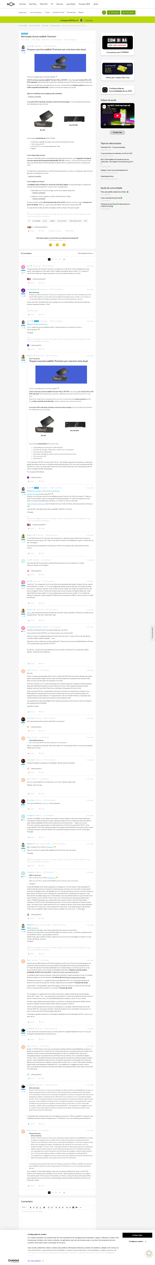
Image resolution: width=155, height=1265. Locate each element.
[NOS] (11, 4)
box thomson (62, 221)
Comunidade (22, 25)
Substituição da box (107, 176)
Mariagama (30, 815)
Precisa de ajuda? (152, 633)
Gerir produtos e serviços (109, 173)
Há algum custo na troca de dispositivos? (114, 170)
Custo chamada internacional (110, 198)
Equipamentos (55, 25)
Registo (81, 12)
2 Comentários (106, 194)
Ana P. (29, 46)
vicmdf (29, 560)
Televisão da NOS (75, 221)
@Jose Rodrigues (41, 324)
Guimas (29, 1028)
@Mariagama (49, 847)
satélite (52, 221)
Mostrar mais (117, 132)
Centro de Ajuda (34, 25)
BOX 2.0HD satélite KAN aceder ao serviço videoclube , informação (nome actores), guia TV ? (117, 162)
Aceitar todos (137, 1235)
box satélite (36, 221)
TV (29, 221)
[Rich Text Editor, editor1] (57, 1220)
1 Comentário (105, 200)
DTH (85, 221)
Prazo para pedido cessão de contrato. (113, 192)
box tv (45, 221)
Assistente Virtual (58, 12)
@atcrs (32, 324)
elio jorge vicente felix (34, 627)
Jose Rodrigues (32, 289)
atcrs (28, 266)
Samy (29, 670)
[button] (113, 12)
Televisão (45, 25)
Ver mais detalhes (34, 1261)
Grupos (47, 12)
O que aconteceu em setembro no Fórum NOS (116, 153)
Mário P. (29, 844)
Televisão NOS (106, 150)
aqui (44, 205)
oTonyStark (31, 718)
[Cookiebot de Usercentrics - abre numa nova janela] (13, 1260)
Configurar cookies (136, 1241)
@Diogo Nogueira (35, 491)
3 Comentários (106, 209)
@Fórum (46, 803)
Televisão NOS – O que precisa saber (113, 147)
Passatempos (71, 12)
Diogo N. (30, 355)
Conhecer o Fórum (107, 156)
